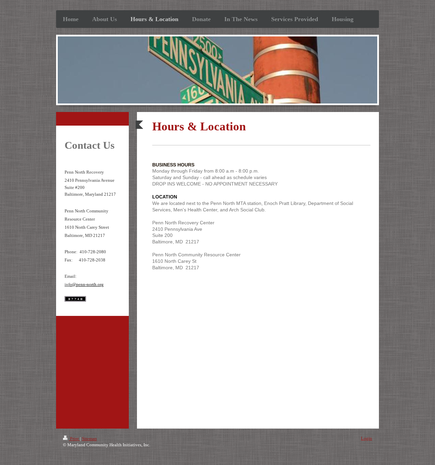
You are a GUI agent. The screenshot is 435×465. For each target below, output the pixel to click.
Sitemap (89, 438)
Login (366, 438)
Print (74, 438)
